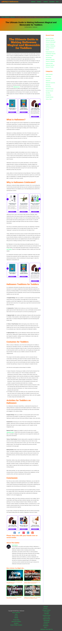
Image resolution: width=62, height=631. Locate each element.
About (16, 614)
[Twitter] (19, 533)
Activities (39, 1)
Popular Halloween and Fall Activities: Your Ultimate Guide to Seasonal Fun (32, 582)
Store (57, 1)
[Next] (40, 104)
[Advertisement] (31, 10)
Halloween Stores (49, 88)
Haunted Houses (49, 90)
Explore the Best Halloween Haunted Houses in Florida (50, 65)
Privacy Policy (16, 619)
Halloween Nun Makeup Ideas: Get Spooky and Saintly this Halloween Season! (32, 598)
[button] (41, 1)
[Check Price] (12, 112)
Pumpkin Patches (49, 97)
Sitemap (16, 617)
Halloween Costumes (50, 82)
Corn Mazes (48, 76)
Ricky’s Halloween (16, 612)
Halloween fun (16, 86)
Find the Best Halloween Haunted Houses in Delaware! (50, 59)
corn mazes (9, 249)
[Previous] (8, 104)
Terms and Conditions (16, 621)
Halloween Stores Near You (47, 629)
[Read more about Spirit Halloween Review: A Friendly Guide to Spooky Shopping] (15, 575)
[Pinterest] (24, 533)
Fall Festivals (48, 78)
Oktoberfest (48, 95)
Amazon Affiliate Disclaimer (16, 625)
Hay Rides (48, 92)
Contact (16, 615)
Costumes (46, 1)
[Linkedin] (28, 533)
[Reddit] (33, 533)
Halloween (33, 1)
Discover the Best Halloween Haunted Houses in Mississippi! (50, 40)
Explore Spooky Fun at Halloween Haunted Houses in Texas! (50, 53)
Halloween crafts (10, 432)
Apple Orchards (49, 74)
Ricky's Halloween (5, 17)
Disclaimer (16, 623)
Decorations (51, 1)
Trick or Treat (49, 99)
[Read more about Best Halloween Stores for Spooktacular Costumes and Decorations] (15, 590)
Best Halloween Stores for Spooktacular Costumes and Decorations (14, 598)
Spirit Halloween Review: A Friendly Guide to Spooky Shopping (14, 582)
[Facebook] (15, 533)
